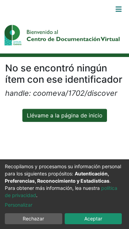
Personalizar (18, 205)
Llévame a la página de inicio (65, 115)
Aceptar (93, 218)
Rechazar (33, 218)
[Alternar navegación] (119, 9)
